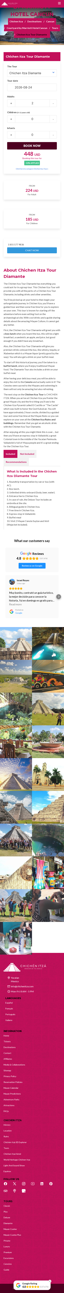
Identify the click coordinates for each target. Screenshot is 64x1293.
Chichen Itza (16, 21)
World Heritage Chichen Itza (17, 1159)
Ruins (6, 1136)
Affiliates (8, 1059)
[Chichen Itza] (9, 3)
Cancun (50, 21)
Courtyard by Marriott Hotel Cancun (27, 28)
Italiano (8, 1020)
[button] (5, 596)
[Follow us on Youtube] (34, 1185)
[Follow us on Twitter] (16, 1185)
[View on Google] (12, 582)
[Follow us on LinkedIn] (43, 1185)
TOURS (8, 1201)
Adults (10, 96)
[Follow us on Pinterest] (52, 1185)
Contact (7, 1053)
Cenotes (8, 1264)
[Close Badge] (49, 1281)
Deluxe (7, 1217)
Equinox (7, 1171)
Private (7, 1240)
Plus (6, 1211)
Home (6, 1035)
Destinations (34, 21)
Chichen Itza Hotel (12, 1154)
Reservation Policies (13, 1082)
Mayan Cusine (10, 1229)
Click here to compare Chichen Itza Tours (32, 169)
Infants (11, 128)
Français (9, 1008)
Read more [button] (15, 604)
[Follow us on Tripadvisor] (7, 1192)
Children (18, 112)
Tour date (12, 80)
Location (8, 1130)
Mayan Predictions (12, 1093)
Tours (55, 28)
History (7, 1125)
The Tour (12, 66)
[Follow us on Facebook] (7, 1185)
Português (10, 1014)
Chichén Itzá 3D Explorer (15, 1142)
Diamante (8, 1223)
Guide (6, 1269)
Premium (8, 1252)
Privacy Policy (10, 1076)
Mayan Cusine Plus (12, 1235)
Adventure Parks (11, 1099)
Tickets (7, 1041)
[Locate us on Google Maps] (16, 1192)
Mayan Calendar (11, 1088)
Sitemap (7, 1070)
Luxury (7, 1246)
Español (9, 1002)
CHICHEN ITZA (13, 1120)
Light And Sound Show (14, 1165)
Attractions (9, 1105)
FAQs (6, 1111)
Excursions (9, 1258)
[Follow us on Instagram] (25, 1185)
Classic (7, 1206)
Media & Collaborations (14, 1064)
